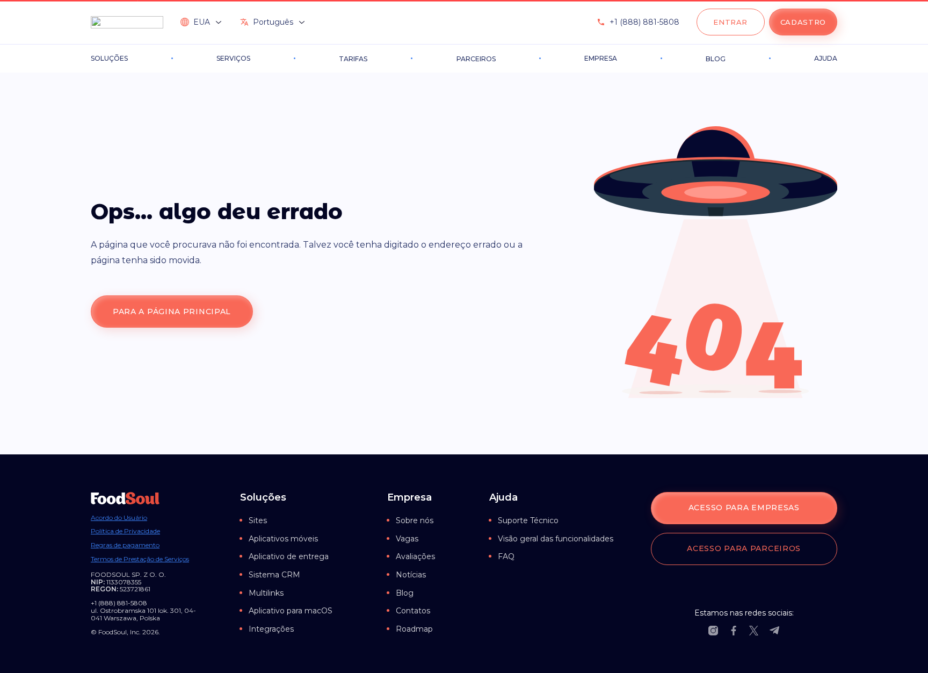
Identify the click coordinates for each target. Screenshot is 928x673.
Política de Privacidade (125, 531)
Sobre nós (414, 520)
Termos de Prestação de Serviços (140, 559)
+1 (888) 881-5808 (644, 22)
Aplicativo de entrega (289, 556)
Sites (258, 520)
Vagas (407, 539)
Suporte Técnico (528, 520)
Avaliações (415, 556)
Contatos (413, 611)
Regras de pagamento (125, 545)
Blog (405, 593)
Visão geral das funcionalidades (555, 539)
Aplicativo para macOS (290, 611)
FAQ (506, 556)
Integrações (271, 629)
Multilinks (266, 593)
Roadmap (414, 629)
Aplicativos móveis (283, 539)
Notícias (411, 575)
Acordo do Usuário (119, 518)
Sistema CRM (274, 575)
